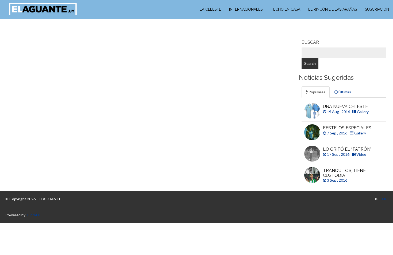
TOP (383, 199)
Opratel (33, 215)
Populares (316, 92)
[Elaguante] (42, 9)
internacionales (246, 9)
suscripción (377, 9)
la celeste (210, 9)
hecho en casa (285, 9)
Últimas (344, 92)
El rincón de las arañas (332, 9)
